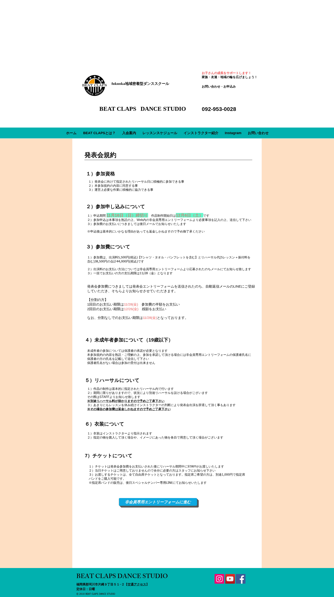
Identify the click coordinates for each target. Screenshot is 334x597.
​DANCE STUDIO (163, 108)
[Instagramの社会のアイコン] (219, 579)
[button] (129, 133)
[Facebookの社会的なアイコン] (240, 579)
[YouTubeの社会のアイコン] (230, 579)
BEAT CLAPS (118, 108)
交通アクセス (137, 584)
